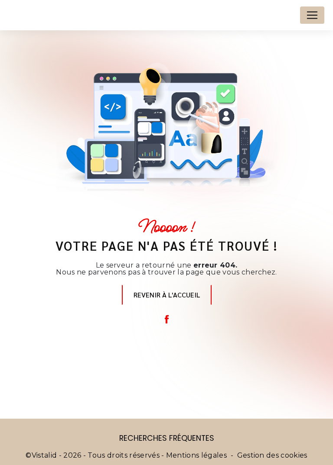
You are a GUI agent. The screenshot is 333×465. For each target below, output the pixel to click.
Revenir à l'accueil (167, 294)
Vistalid (44, 455)
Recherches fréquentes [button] (166, 438)
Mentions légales (196, 455)
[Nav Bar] (312, 15)
